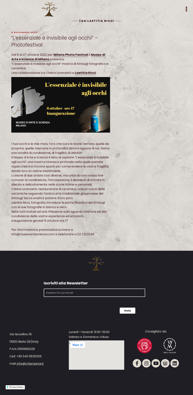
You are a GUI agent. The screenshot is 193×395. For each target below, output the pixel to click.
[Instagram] (146, 363)
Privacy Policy (16, 387)
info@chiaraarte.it (30, 363)
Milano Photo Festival (71, 55)
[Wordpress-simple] (165, 363)
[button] (180, 380)
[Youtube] (156, 363)
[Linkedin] (174, 363)
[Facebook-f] (137, 363)
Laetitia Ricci (85, 73)
